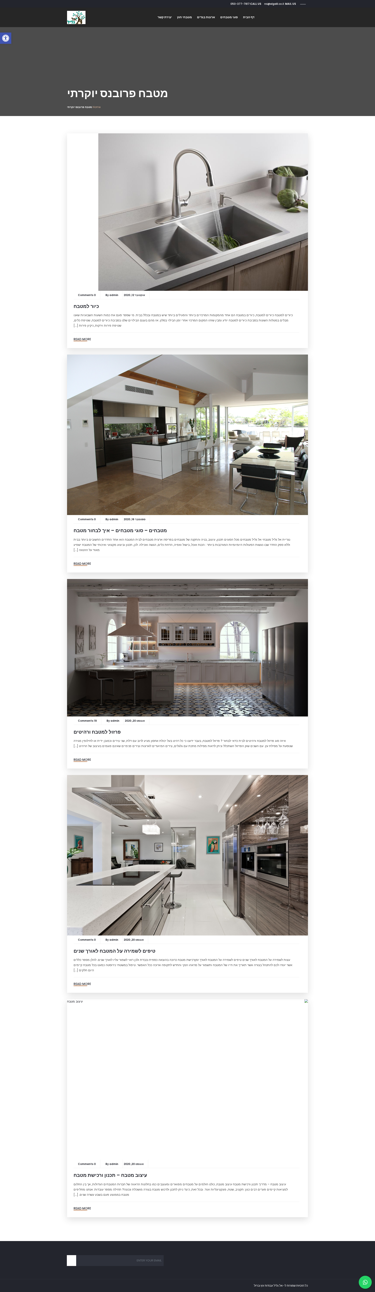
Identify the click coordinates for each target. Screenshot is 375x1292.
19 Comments (87, 721)
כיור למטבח (86, 306)
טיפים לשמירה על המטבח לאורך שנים (114, 951)
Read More (82, 339)
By (107, 295)
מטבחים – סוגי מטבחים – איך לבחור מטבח (120, 530)
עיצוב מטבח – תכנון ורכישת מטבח (110, 1175)
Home (96, 107)
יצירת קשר (165, 17)
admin (113, 295)
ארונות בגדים (206, 17)
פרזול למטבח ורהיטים (97, 732)
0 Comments (87, 295)
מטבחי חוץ (184, 17)
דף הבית (248, 17)
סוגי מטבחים (229, 17)
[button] (5, 38)
